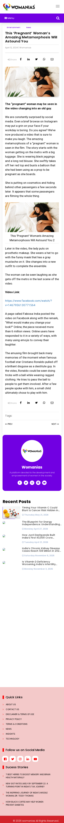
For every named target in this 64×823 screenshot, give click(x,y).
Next (54, 424)
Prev (9, 424)
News (9, 728)
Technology (12, 738)
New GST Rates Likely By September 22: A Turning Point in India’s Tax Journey (27, 785)
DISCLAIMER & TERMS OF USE (20, 714)
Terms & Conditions (16, 724)
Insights (10, 733)
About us (11, 704)
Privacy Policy (14, 719)
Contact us (12, 709)
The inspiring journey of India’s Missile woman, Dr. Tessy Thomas (27, 794)
